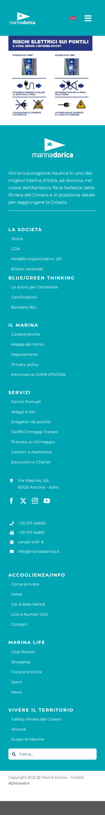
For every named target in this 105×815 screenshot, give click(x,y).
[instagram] (35, 501)
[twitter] (23, 501)
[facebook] (11, 501)
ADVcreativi (19, 783)
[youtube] (47, 501)
